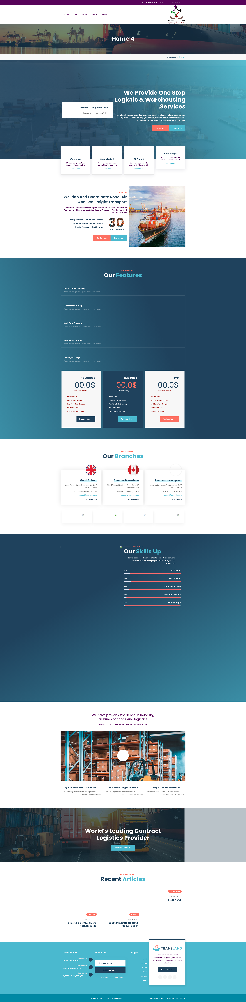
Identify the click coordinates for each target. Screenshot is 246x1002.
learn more (170, 163)
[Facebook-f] (175, 977)
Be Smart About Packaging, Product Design (123, 924)
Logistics (134, 914)
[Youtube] (160, 977)
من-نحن (94, 14)
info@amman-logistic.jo (149, 2)
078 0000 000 (176, 2)
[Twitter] (170, 977)
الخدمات (84, 14)
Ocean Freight (107, 159)
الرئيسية (104, 14)
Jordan (162, 2)
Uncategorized (175, 891)
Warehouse (75, 159)
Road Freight (170, 153)
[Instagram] (165, 977)
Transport (91, 914)
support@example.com (173, 495)
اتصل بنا (66, 14)
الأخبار (75, 14)
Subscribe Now (109, 970)
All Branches (176, 499)
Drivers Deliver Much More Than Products (82, 924)
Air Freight (139, 159)
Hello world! (174, 899)
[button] (177, 128)
